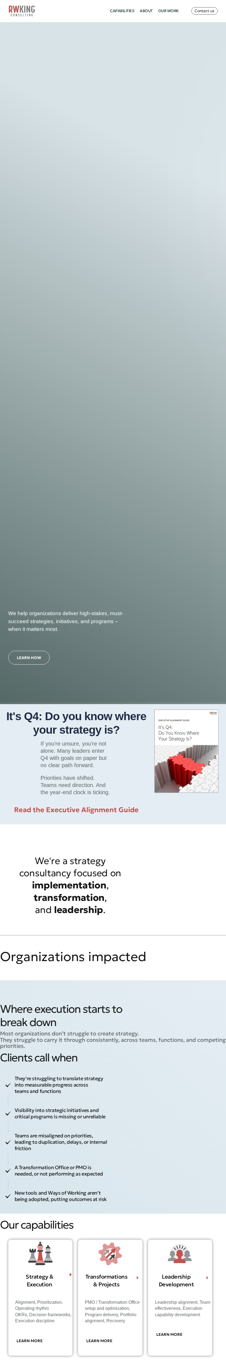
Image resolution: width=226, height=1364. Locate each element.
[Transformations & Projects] (137, 1277)
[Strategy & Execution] (70, 1274)
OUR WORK (168, 10)
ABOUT (146, 10)
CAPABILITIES (122, 10)
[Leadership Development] (207, 1277)
